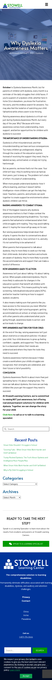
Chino (26, 611)
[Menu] (46, 4)
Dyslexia (39, 53)
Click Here (8, 414)
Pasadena (26, 619)
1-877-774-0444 (26, 637)
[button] (39, 650)
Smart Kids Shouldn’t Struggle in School (20, 445)
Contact (26, 600)
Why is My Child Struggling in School (18, 470)
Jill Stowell (14, 53)
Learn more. (15, 670)
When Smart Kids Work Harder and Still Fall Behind (24, 465)
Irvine (26, 615)
